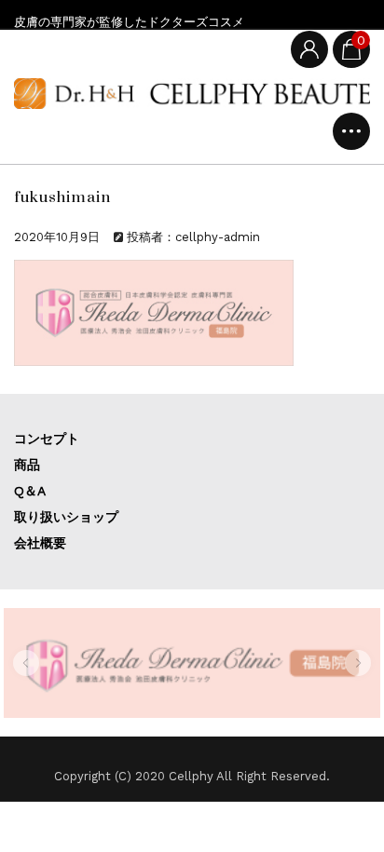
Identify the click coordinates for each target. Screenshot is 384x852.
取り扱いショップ (66, 516)
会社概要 (40, 542)
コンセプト (46, 438)
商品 (27, 464)
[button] (26, 663)
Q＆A (30, 490)
